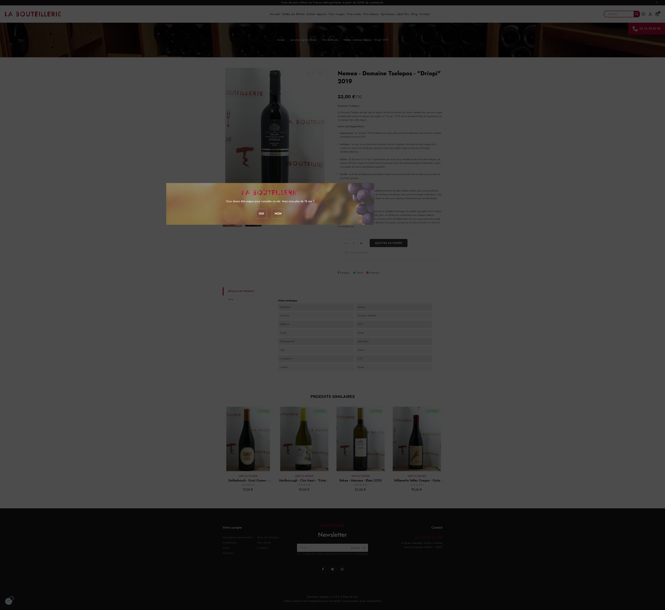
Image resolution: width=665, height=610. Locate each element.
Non (278, 214)
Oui (261, 214)
